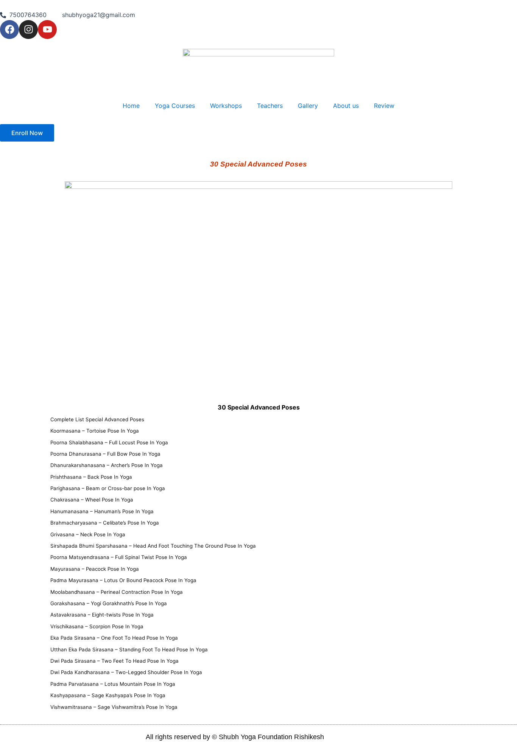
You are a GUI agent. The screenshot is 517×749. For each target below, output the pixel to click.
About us (346, 105)
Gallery (308, 105)
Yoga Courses (175, 105)
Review (384, 105)
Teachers (270, 105)
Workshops (226, 105)
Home (131, 105)
